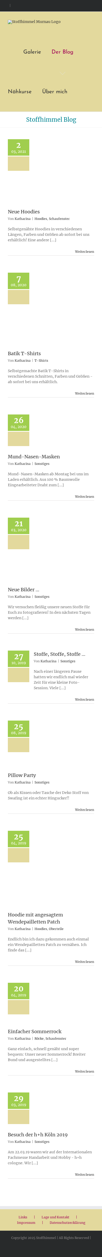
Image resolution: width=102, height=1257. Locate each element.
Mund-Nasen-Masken (34, 457)
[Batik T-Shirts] (59, 311)
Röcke (39, 1038)
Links (23, 1217)
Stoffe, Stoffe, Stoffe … (59, 654)
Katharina (23, 219)
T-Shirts (41, 361)
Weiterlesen (84, 252)
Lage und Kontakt (55, 1217)
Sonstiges (42, 464)
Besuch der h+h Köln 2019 (38, 1135)
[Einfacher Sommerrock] (64, 1005)
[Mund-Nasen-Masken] (59, 433)
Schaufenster (59, 219)
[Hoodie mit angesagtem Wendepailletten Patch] (64, 871)
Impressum (26, 1223)
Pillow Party (22, 775)
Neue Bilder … (23, 590)
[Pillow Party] (59, 746)
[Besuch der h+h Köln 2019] (59, 1111)
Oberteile (56, 929)
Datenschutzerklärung (67, 1223)
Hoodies (41, 219)
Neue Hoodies (24, 212)
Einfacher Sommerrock (34, 1031)
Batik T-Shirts (24, 353)
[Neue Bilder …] (59, 552)
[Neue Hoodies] (59, 173)
